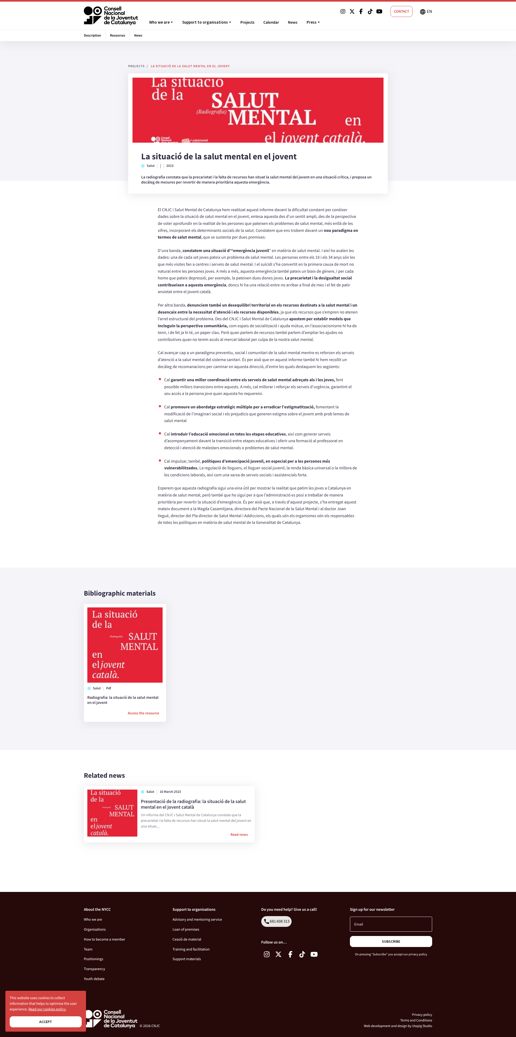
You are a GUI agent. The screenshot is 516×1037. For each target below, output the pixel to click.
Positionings (93, 958)
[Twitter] (352, 11)
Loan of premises (186, 929)
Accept (45, 1021)
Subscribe (391, 941)
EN (426, 12)
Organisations (95, 929)
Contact (401, 11)
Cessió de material (187, 939)
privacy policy (417, 954)
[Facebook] (361, 11)
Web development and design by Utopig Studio (398, 1026)
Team (88, 949)
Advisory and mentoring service (197, 919)
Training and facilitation (191, 949)
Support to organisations (205, 22)
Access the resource (143, 713)
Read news (239, 834)
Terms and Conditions (416, 1020)
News (292, 22)
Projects (247, 22)
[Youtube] (379, 11)
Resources (117, 35)
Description (92, 35)
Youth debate (94, 978)
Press (312, 22)
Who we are (159, 22)
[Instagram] (342, 11)
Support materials (187, 958)
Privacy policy (422, 1014)
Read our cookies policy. (47, 1009)
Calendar (271, 22)
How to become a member (104, 939)
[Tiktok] (370, 11)
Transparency (94, 968)
